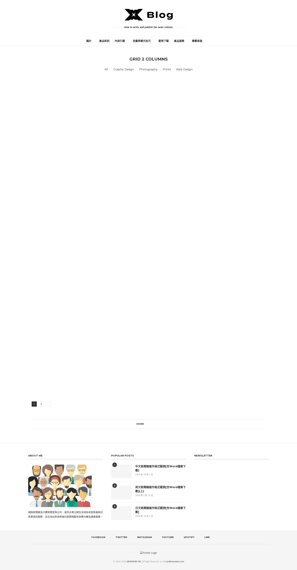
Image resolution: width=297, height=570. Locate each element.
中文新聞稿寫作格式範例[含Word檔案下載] (160, 468)
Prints (167, 69)
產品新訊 (104, 40)
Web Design (184, 69)
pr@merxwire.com (175, 561)
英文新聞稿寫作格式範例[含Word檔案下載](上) (160, 489)
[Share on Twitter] (149, 423)
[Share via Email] (162, 423)
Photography (148, 69)
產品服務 (179, 40)
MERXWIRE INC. (134, 561)
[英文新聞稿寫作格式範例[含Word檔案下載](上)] (121, 492)
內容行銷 (120, 40)
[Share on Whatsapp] (152, 423)
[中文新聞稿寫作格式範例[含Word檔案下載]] (121, 471)
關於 (88, 40)
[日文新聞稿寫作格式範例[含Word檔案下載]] (121, 513)
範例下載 (163, 40)
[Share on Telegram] (155, 423)
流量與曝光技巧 (142, 40)
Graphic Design (123, 69)
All (106, 69)
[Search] (209, 41)
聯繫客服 (197, 40)
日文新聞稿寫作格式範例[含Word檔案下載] (160, 509)
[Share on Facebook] (145, 423)
